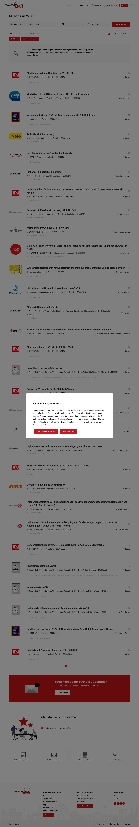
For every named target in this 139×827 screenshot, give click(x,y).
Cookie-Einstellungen (68, 431)
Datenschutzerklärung (41, 425)
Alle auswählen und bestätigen (46, 431)
